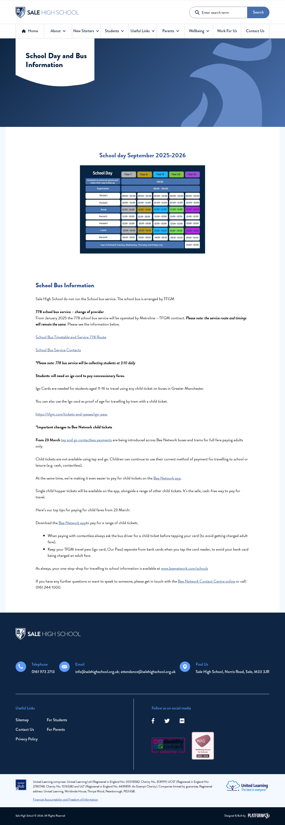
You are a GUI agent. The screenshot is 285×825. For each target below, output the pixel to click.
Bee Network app (167, 478)
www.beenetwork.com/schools (184, 568)
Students (112, 31)
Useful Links (140, 31)
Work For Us (227, 31)
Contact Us (255, 31)
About (56, 31)
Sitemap (22, 720)
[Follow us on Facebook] (153, 721)
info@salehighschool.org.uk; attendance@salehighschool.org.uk (125, 672)
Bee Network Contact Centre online (206, 581)
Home (33, 31)
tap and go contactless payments (86, 440)
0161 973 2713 (43, 672)
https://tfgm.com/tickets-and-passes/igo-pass (72, 414)
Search (258, 12)
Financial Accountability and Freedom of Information (65, 799)
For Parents (56, 729)
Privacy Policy (27, 739)
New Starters (83, 31)
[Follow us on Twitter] (167, 721)
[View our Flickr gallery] (182, 721)
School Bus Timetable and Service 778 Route (71, 337)
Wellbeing (196, 31)
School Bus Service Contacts (58, 350)
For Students (57, 720)
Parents (168, 31)
